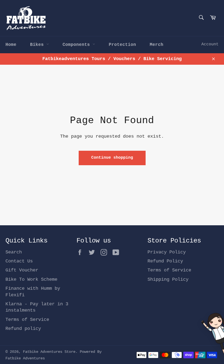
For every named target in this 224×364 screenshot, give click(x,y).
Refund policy (23, 328)
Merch (156, 44)
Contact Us (19, 261)
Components (78, 44)
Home (10, 44)
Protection (122, 44)
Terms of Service (27, 319)
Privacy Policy (167, 252)
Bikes (38, 44)
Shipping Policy (168, 279)
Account (210, 44)
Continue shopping (112, 157)
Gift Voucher (21, 270)
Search (13, 252)
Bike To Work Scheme (31, 279)
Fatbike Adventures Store (49, 352)
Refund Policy (165, 261)
